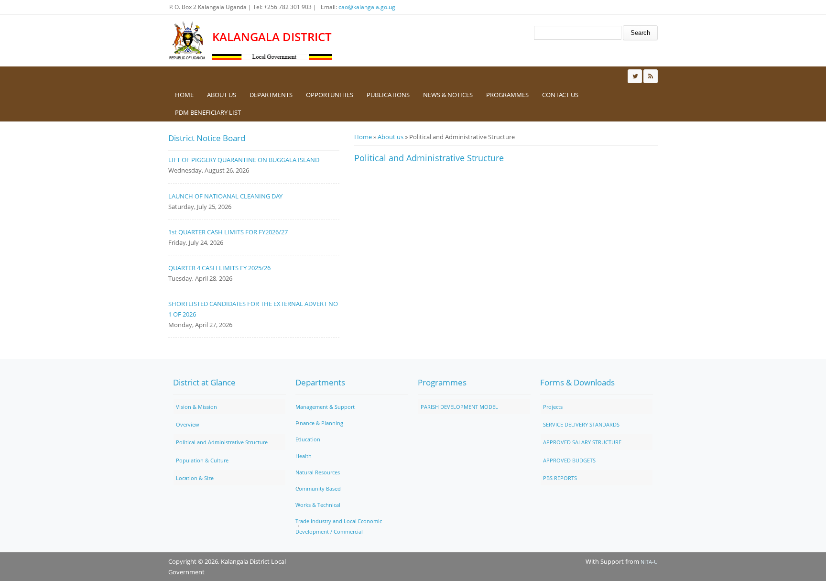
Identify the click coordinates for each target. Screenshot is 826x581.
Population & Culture (202, 460)
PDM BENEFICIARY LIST (208, 112)
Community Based (318, 488)
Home (184, 94)
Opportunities (329, 94)
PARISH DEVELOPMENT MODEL (459, 406)
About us (221, 94)
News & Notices (448, 94)
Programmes (507, 94)
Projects (553, 406)
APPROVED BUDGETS (569, 460)
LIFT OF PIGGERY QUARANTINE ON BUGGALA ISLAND (243, 159)
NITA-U (649, 561)
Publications (388, 94)
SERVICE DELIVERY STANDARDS (581, 424)
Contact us (560, 94)
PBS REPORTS (560, 478)
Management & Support (325, 406)
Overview (187, 424)
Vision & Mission (196, 406)
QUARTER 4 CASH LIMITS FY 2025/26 (219, 267)
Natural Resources (317, 472)
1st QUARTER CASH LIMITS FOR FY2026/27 (228, 232)
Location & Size (195, 478)
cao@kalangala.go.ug (366, 7)
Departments (271, 94)
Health (303, 456)
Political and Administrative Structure (222, 442)
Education (307, 439)
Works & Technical (317, 504)
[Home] (187, 41)
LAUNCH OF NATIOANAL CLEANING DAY (225, 196)
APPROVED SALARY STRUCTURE (582, 442)
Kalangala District (272, 37)
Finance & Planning (319, 423)
